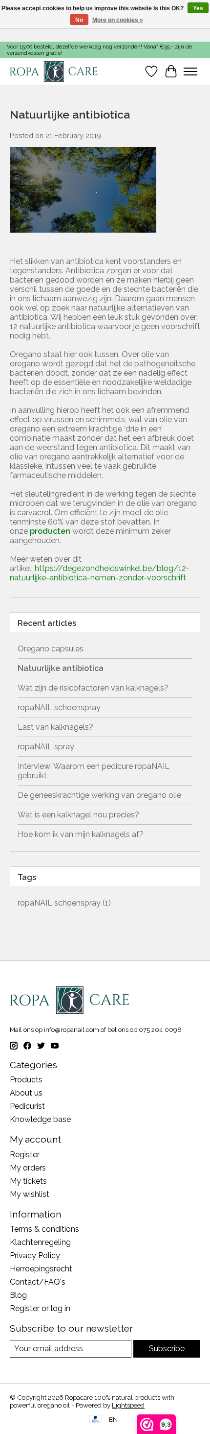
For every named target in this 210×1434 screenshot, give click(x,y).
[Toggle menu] (190, 71)
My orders (28, 1167)
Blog (18, 1295)
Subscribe (167, 1348)
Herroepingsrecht (41, 1268)
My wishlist (29, 1194)
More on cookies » (117, 20)
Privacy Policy (35, 1255)
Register (25, 1154)
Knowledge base (40, 1119)
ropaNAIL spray (46, 746)
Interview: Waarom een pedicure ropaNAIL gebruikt (93, 771)
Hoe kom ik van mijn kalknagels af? (81, 834)
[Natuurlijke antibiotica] (83, 237)
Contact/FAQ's (37, 1282)
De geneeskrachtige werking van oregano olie (99, 795)
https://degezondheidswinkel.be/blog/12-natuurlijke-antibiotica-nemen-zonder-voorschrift (99, 573)
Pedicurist (27, 1106)
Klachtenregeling (40, 1242)
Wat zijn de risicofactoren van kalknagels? (93, 688)
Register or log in (40, 1308)
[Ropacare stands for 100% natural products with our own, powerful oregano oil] (54, 71)
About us (26, 1093)
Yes (198, 8)
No (79, 20)
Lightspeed (128, 1405)
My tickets (28, 1181)
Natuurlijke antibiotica (70, 114)
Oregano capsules (51, 648)
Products (26, 1079)
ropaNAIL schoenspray (59, 707)
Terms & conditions (44, 1229)
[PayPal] (95, 1419)
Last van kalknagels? (55, 727)
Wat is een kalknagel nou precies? (78, 814)
